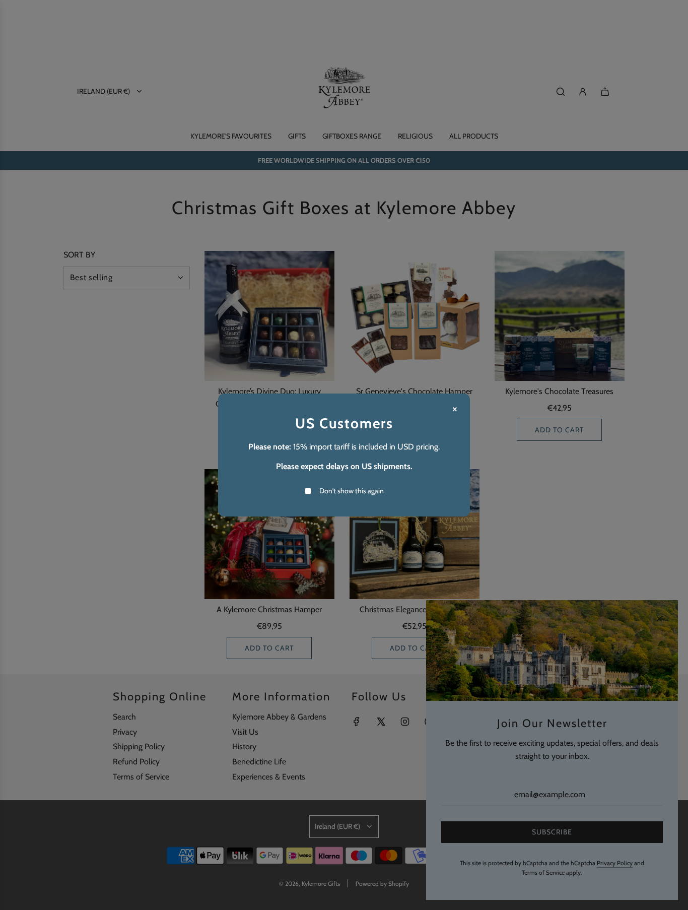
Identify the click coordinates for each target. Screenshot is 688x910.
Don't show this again (351, 490)
